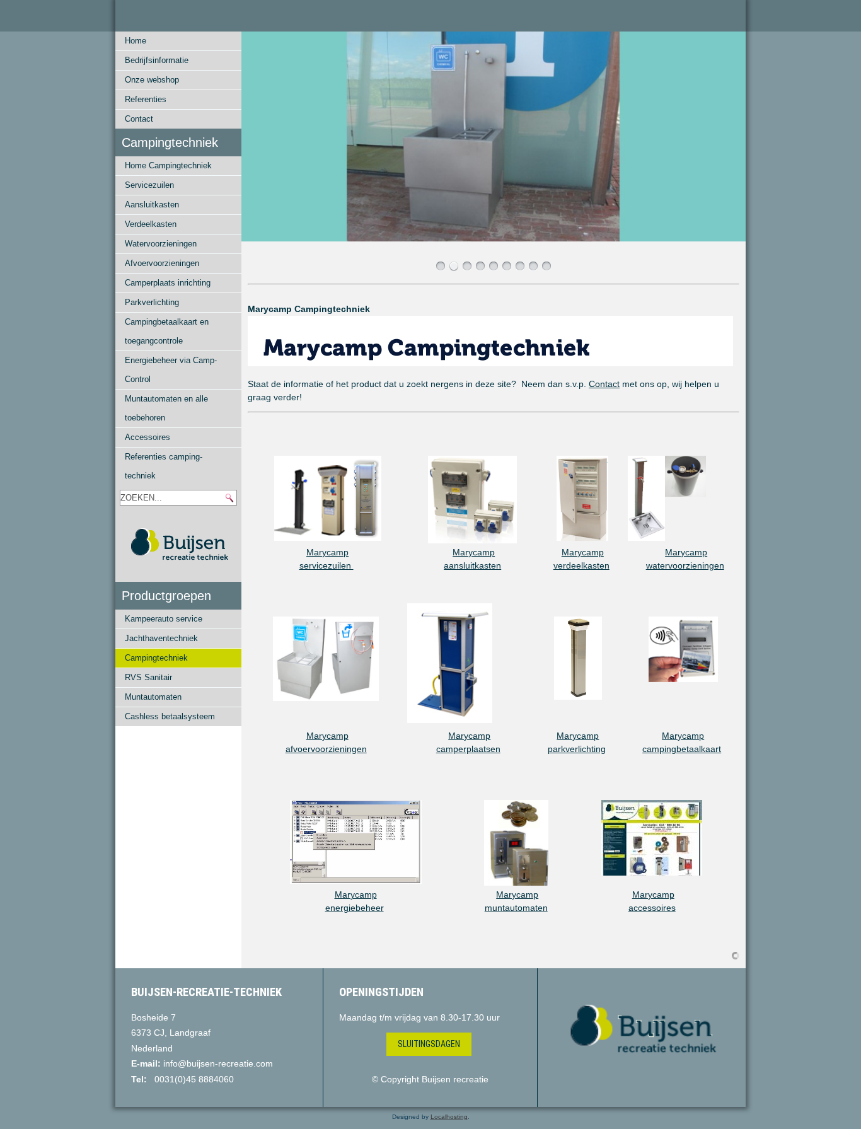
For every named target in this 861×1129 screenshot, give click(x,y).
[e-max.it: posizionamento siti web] (735, 955)
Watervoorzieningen (161, 243)
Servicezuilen (149, 185)
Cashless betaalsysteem (170, 716)
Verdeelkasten (150, 224)
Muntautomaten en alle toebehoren (166, 408)
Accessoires (147, 437)
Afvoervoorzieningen (162, 263)
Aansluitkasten (152, 204)
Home (135, 40)
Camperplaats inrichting (168, 282)
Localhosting (449, 1116)
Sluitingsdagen (429, 1044)
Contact (139, 119)
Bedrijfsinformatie (156, 60)
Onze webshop (152, 79)
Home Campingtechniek (168, 165)
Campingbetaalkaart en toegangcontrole (167, 331)
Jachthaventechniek (161, 638)
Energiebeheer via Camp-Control (171, 370)
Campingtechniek (156, 658)
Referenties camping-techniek (163, 466)
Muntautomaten (153, 697)
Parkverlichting (152, 302)
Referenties (145, 99)
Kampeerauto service (163, 618)
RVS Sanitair (148, 677)
